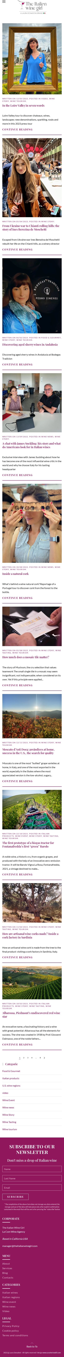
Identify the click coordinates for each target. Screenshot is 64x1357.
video (44, 99)
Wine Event (21, 836)
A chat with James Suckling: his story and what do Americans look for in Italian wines (31, 445)
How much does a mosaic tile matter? (25, 657)
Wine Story (47, 221)
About (6, 1263)
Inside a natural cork (15, 574)
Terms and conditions (15, 1335)
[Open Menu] (3, 1)
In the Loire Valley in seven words (23, 105)
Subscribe (15, 1196)
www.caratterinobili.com (52, 1353)
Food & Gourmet (51, 338)
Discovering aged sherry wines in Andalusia (30, 344)
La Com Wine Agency (13, 1231)
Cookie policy (10, 1330)
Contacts (7, 1277)
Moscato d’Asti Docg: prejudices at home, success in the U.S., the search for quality (28, 751)
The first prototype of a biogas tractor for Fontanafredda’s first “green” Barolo (28, 844)
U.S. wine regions (11, 1085)
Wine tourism (18, 101)
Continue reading (17, 129)
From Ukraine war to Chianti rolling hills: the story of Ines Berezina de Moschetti (30, 227)
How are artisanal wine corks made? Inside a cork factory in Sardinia (30, 935)
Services (7, 1268)
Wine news (47, 437)
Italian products (10, 1078)
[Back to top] (32, 1343)
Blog (5, 1272)
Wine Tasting (50, 836)
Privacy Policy (10, 1325)
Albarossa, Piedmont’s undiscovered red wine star (31, 1014)
